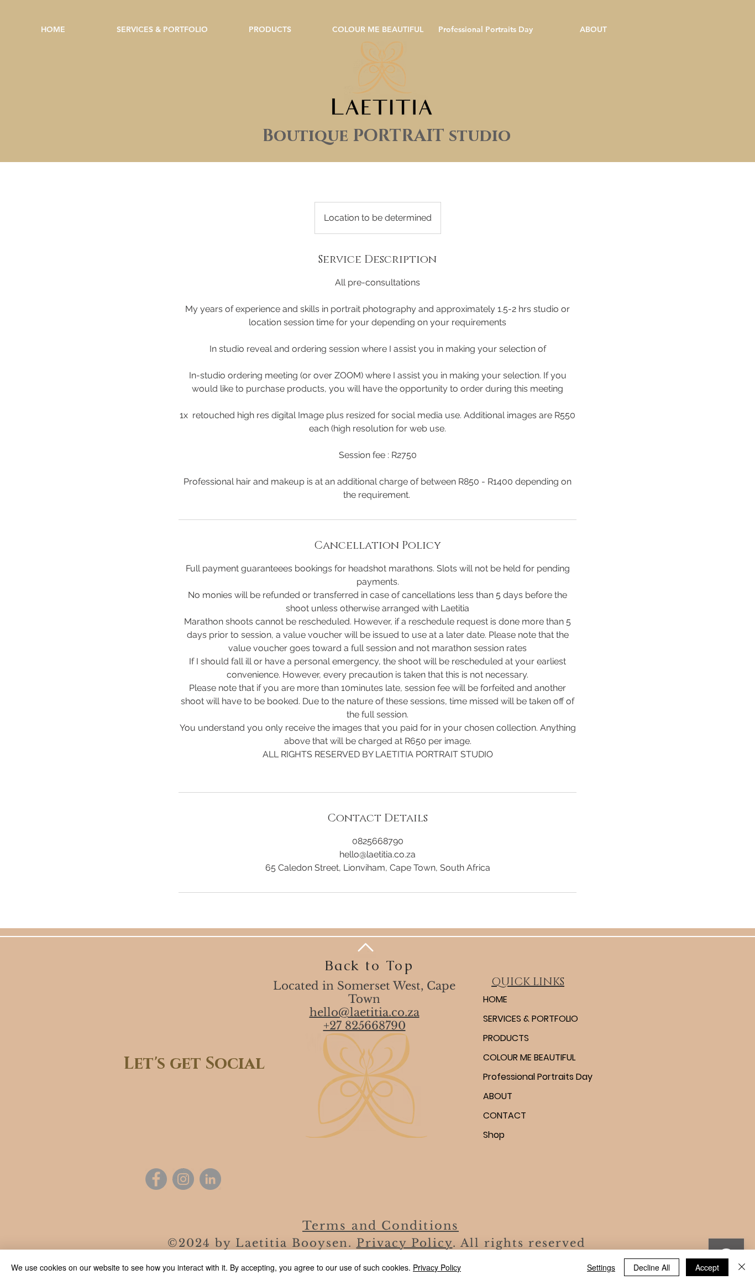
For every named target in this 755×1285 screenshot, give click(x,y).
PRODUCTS (506, 1038)
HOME (495, 999)
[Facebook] (156, 1179)
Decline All (651, 1267)
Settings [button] (601, 1267)
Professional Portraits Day (538, 1076)
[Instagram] (183, 1179)
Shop (494, 1134)
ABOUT (497, 1096)
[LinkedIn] (210, 1179)
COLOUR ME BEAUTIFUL (529, 1057)
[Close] (741, 1267)
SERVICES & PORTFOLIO (530, 1018)
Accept (707, 1267)
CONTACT (504, 1115)
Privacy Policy (404, 1243)
